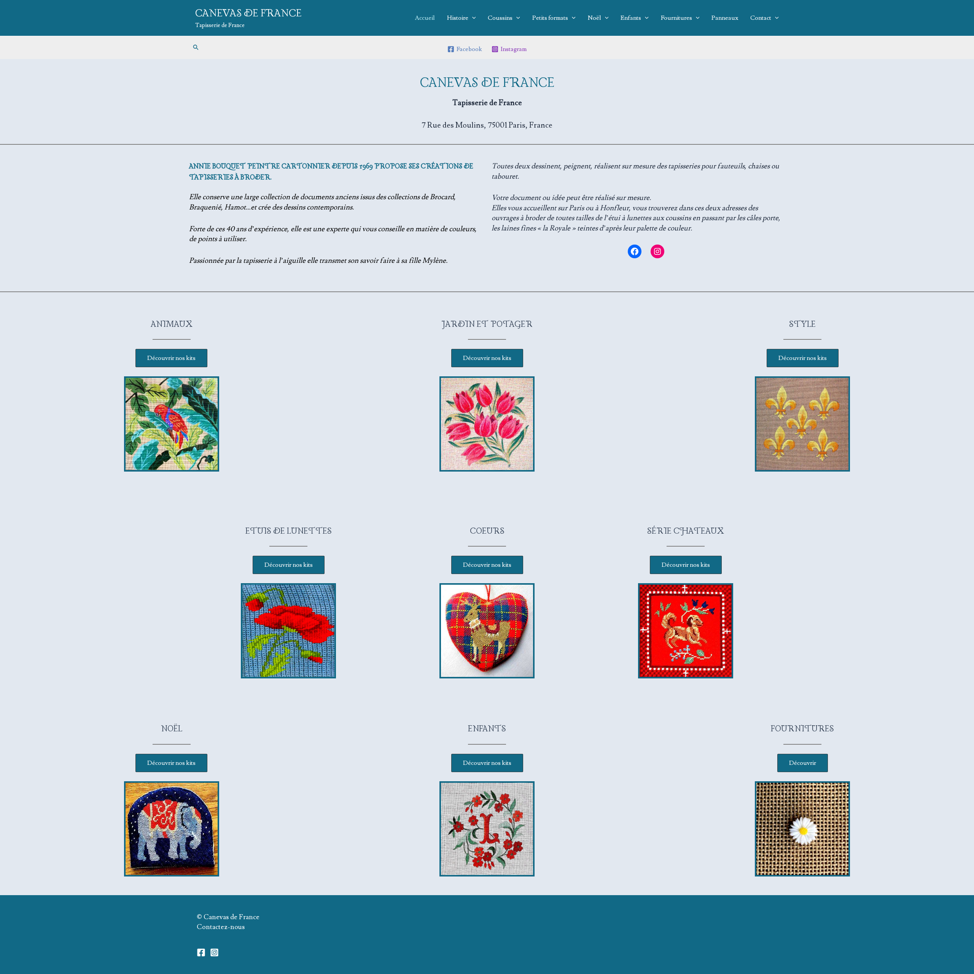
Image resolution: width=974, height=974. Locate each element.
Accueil (425, 18)
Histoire (457, 18)
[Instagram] (214, 952)
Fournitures (676, 18)
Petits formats (550, 18)
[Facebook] (201, 952)
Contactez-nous (221, 927)
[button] (196, 47)
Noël (594, 18)
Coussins (500, 18)
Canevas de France (248, 13)
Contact (760, 18)
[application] (472, 18)
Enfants (631, 18)
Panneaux (724, 18)
